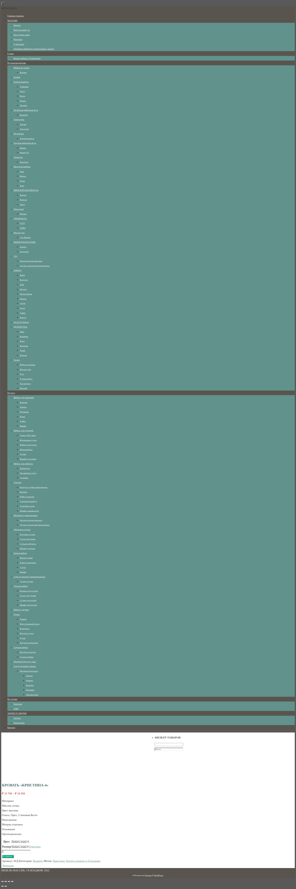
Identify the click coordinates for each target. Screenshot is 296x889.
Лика (22, 171)
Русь (22, 374)
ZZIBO (23, 228)
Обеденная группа (22, 530)
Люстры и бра (32, 695)
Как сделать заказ (22, 35)
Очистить (35, 846)
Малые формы (26, 294)
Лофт (16, 709)
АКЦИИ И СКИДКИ (17, 713)
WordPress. (159, 875)
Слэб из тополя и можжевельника (29, 577)
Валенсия (24, 346)
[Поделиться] (5, 881)
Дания (22, 350)
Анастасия (24, 129)
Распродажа (19, 723)
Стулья (23, 567)
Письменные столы (28, 473)
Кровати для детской (29, 591)
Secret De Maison (21, 322)
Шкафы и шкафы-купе (29, 511)
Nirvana (148, 875)
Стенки (23, 454)
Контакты (18, 39)
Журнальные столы (28, 440)
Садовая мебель (21, 647)
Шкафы (23, 426)
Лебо (22, 284)
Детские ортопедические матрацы (34, 266)
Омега (22, 204)
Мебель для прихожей (24, 398)
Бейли (22, 275)
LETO (22, 223)
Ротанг (17, 614)
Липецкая (18, 157)
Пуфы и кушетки (27, 497)
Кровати (23, 492)
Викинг (23, 148)
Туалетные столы (27, 506)
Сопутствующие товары (25, 666)
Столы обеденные (27, 539)
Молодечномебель (22, 167)
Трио (22, 186)
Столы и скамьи (26, 657)
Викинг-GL (24, 152)
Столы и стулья (26, 581)
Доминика (24, 86)
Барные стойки (26, 558)
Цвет (6, 841)
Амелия (23, 124)
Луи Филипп (25, 237)
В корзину (7, 856)
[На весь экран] (9, 881)
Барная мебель (20, 553)
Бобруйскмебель (21, 82)
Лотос (22, 91)
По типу (11, 393)
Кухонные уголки (27, 534)
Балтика (23, 72)
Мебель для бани (21, 610)
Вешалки (23, 402)
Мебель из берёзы (27, 365)
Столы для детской (28, 595)
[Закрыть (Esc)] (2, 881)
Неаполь (23, 200)
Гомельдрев (19, 119)
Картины (30, 685)
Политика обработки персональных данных (34, 49)
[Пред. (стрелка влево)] (2, 886)
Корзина (11, 727)
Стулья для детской (28, 600)
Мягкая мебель (26, 449)
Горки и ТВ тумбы (28, 435)
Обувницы (24, 412)
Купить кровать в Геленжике (83, 861)
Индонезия (19, 134)
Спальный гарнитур (28, 501)
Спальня (17, 482)
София (22, 313)
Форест (23, 317)
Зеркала (23, 407)
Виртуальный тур (22, 30)
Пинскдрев (19, 209)
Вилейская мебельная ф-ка (26, 110)
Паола (22, 96)
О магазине (19, 44)
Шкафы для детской (28, 605)
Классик (23, 355)
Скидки (17, 718)
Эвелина (23, 105)
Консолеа (24, 280)
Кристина (24, 162)
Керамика (30, 690)
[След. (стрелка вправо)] (5, 886)
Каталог (17, 25)
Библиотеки (25, 468)
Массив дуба (25, 369)
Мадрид (23, 289)
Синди (22, 303)
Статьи (10, 54)
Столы (22, 638)
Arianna (23, 247)
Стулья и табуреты (28, 544)
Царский (23, 388)
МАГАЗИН (12, 21)
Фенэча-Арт (19, 233)
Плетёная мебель (27, 138)
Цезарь (23, 101)
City (15, 256)
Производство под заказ (25, 662)
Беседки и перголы (28, 652)
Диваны (23, 619)
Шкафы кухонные (27, 548)
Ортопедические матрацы (31, 261)
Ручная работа (26, 379)
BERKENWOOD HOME (25, 242)
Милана (23, 214)
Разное (17, 360)
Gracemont (24, 251)
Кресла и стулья (26, 633)
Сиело (22, 308)
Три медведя (25, 383)
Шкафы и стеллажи (28, 459)
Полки (22, 416)
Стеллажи (24, 478)
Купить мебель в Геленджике (27, 58)
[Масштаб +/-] (12, 881)
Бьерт (22, 341)
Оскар (22, 181)
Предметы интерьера (29, 643)
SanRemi (17, 270)
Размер (6, 846)
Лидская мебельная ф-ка (25, 143)
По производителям (16, 63)
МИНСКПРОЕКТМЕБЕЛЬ (26, 190)
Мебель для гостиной (23, 430)
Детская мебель (21, 586)
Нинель (23, 176)
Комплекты (24, 628)
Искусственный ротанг (30, 624)
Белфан (17, 77)
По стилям (12, 699)
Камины (29, 680)
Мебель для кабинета (23, 464)
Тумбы (23, 421)
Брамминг (24, 336)
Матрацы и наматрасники (25, 515)
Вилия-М (24, 115)
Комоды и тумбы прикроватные (33, 487)
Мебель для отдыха (28, 445)
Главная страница (15, 16)
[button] (9, 8)
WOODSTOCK (20, 327)
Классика (18, 704)
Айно (22, 332)
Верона (23, 195)
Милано (23, 299)
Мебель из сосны (21, 68)
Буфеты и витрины (28, 562)
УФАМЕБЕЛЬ (20, 219)
